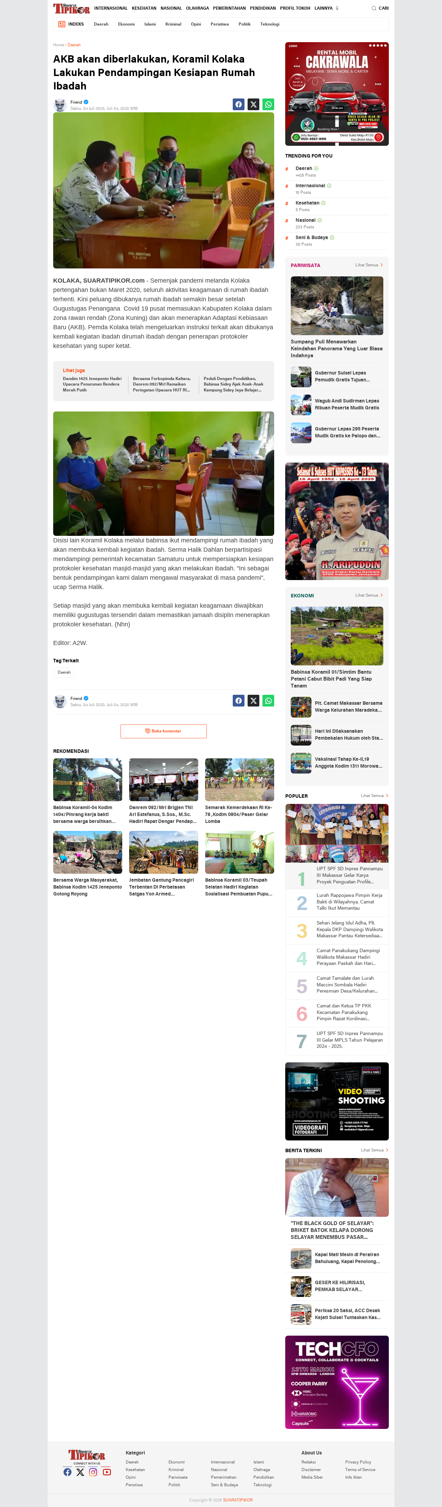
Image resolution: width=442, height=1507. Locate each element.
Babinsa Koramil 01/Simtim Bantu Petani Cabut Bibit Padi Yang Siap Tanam (331, 679)
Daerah (101, 24)
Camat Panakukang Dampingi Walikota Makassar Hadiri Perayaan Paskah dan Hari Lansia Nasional (348, 957)
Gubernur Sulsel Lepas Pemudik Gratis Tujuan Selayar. (340, 377)
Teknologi (269, 24)
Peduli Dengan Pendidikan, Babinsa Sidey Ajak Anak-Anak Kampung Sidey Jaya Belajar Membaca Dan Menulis (233, 385)
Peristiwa (220, 24)
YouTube (106, 1481)
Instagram (93, 1481)
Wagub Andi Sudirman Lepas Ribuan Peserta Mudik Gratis (347, 405)
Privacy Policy (358, 1462)
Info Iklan (353, 1478)
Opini (196, 24)
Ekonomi (126, 24)
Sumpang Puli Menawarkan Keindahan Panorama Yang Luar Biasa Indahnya (337, 349)
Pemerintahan (229, 9)
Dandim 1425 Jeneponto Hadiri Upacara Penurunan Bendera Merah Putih (92, 385)
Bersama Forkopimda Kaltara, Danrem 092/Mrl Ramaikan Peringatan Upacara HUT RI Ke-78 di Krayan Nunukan (162, 385)
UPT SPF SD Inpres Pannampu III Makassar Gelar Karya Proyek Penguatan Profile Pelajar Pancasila (350, 875)
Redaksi (308, 1462)
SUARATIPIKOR (238, 1500)
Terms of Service (360, 1470)
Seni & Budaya (312, 237)
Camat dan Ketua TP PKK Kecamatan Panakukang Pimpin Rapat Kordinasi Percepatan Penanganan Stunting (344, 1013)
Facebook (68, 1481)
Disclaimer (311, 1470)
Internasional (111, 9)
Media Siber (312, 1478)
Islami (150, 24)
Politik (245, 24)
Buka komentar (166, 731)
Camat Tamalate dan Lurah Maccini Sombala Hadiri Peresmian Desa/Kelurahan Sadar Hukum (346, 985)
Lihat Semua (366, 265)
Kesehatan (144, 9)
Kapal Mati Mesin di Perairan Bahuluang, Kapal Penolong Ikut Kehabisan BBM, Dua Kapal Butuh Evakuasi (347, 1259)
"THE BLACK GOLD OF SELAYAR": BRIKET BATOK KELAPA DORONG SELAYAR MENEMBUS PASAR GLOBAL (332, 1231)
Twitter (80, 1481)
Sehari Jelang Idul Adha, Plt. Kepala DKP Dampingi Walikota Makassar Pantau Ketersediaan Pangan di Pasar (350, 930)
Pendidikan (263, 9)
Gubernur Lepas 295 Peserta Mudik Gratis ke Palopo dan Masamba (347, 433)
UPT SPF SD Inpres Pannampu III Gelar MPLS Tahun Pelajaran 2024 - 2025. (350, 1040)
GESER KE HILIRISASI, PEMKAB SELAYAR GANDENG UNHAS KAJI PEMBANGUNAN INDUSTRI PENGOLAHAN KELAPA (346, 1286)
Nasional (171, 9)
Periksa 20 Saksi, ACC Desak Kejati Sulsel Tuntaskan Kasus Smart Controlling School (348, 1314)
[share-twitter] (253, 104)
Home (58, 45)
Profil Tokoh (295, 9)
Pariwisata (178, 1478)
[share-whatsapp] (268, 104)
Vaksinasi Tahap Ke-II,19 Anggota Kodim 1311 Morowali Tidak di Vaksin (348, 763)
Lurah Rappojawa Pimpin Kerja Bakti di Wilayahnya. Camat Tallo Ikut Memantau (349, 902)
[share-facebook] (238, 104)
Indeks (76, 24)
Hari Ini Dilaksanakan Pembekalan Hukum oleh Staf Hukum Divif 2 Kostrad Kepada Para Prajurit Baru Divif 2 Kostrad (349, 735)
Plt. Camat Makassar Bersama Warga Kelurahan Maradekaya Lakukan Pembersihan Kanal (349, 707)
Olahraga (197, 9)
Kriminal (173, 24)
